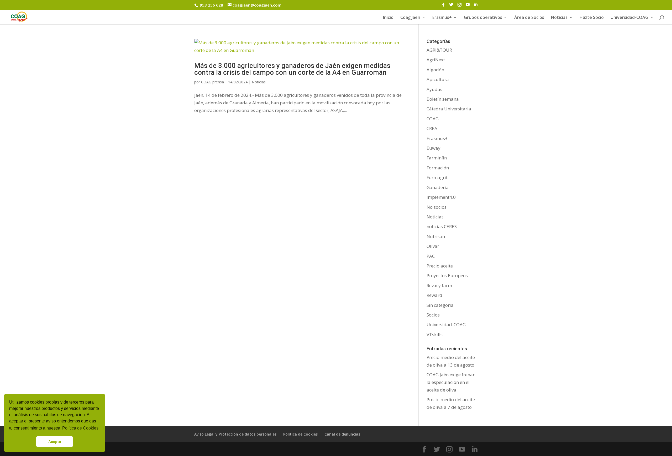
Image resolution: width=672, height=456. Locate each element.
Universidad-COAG (629, 17)
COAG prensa (212, 81)
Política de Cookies (300, 434)
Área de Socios (529, 17)
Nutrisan (436, 236)
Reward (434, 295)
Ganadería (438, 187)
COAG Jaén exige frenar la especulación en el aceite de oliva (451, 382)
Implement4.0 (441, 197)
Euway (433, 148)
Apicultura (438, 79)
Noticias (259, 81)
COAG (433, 119)
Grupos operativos (483, 17)
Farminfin (437, 158)
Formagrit (437, 177)
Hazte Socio (592, 17)
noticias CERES (442, 226)
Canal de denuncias (342, 434)
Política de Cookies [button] (80, 428)
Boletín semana (443, 99)
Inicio (388, 17)
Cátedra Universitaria (449, 109)
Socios (433, 315)
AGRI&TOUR (439, 50)
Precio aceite (440, 266)
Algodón (435, 70)
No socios (437, 207)
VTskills (435, 334)
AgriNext (436, 60)
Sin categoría (440, 305)
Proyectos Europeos (447, 275)
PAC (431, 256)
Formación (438, 168)
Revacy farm (439, 285)
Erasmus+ (442, 17)
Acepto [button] (54, 441)
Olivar (433, 246)
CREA (432, 128)
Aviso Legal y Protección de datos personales (235, 434)
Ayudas (434, 89)
